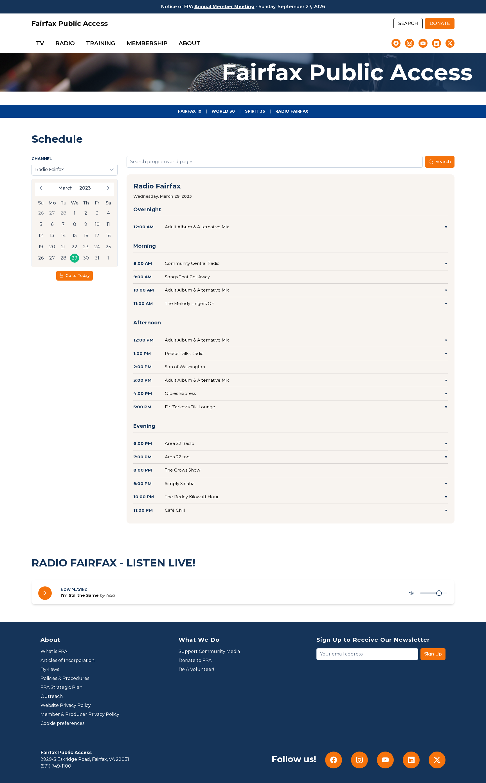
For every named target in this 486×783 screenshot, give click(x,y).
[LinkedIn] (436, 43)
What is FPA (53, 651)
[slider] (439, 593)
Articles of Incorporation (67, 660)
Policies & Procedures (64, 678)
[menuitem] (40, 43)
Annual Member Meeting (224, 6)
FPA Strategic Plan (61, 687)
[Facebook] (396, 43)
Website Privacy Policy (65, 705)
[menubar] (118, 43)
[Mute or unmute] (411, 593)
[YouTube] (423, 43)
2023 (85, 188)
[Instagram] (409, 43)
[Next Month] (108, 188)
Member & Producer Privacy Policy (79, 714)
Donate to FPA (195, 660)
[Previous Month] (40, 188)
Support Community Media (209, 651)
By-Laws (49, 669)
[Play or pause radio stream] (45, 593)
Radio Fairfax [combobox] (49, 169)
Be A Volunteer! (196, 669)
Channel (42, 158)
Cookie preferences (62, 723)
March (65, 188)
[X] (450, 43)
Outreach (51, 696)
